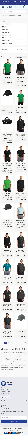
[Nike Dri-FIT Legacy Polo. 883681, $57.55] (7, 321)
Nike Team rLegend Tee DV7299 (7, 78)
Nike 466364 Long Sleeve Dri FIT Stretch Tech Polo (21, 78)
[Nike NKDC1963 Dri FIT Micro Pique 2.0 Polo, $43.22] (21, 210)
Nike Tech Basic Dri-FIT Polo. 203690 (21, 164)
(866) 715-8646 (6, 388)
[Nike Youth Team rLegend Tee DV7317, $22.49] (21, 97)
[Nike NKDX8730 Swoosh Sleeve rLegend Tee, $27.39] (7, 183)
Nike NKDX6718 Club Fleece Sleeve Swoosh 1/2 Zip (20, 305)
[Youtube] (5, 397)
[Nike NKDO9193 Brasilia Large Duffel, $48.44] (7, 124)
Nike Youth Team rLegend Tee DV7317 (20, 107)
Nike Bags (5, 26)
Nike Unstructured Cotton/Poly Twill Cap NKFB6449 (7, 107)
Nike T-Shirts (5, 40)
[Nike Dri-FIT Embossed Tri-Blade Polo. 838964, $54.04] (21, 240)
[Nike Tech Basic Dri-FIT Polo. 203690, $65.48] (21, 154)
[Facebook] (2, 397)
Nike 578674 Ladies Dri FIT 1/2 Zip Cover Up (7, 251)
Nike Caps (5, 29)
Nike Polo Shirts (6, 35)
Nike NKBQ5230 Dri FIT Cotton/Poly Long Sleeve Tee (20, 194)
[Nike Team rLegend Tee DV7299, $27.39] (7, 67)
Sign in (17, 2)
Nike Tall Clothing (7, 43)
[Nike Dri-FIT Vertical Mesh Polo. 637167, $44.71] (7, 267)
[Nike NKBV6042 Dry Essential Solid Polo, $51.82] (7, 154)
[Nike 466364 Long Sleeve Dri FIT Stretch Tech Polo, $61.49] (21, 67)
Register (23, 1)
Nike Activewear (6, 24)
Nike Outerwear (6, 32)
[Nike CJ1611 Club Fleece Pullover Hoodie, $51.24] (21, 124)
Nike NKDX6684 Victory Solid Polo (7, 305)
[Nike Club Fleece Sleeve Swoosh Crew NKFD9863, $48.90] (21, 267)
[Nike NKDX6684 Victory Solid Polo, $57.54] (7, 294)
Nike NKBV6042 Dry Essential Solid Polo (7, 164)
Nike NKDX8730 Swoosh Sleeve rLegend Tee (7, 194)
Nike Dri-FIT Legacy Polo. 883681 (7, 332)
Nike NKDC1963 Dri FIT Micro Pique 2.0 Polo (20, 221)
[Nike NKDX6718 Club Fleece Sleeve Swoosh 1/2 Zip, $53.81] (21, 294)
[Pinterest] (8, 397)
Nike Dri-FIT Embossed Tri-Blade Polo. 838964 (20, 251)
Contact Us (6, 390)
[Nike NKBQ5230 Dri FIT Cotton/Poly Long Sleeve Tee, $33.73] (21, 183)
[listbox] (21, 57)
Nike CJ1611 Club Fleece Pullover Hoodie (21, 134)
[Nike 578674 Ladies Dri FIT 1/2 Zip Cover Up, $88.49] (7, 240)
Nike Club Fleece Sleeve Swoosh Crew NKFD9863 (20, 278)
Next (24, 342)
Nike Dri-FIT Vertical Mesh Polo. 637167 (7, 278)
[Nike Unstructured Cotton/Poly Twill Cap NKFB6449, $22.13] (7, 97)
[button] (14, 49)
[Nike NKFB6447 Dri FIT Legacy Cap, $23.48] (7, 210)
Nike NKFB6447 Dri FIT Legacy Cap (7, 221)
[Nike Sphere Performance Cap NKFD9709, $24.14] (21, 321)
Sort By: (12, 57)
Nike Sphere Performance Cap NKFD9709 (20, 332)
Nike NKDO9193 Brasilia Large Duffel (7, 134)
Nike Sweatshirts (6, 37)
